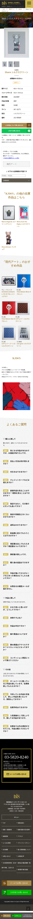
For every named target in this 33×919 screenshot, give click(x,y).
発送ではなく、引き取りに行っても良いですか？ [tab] (16, 505)
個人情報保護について (24, 849)
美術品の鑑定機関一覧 (24, 863)
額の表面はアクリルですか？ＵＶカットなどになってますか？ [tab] (16, 647)
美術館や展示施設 (23, 869)
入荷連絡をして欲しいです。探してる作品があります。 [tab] (16, 716)
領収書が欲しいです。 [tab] (15, 554)
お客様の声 (21, 856)
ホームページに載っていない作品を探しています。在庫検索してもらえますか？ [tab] (16, 683)
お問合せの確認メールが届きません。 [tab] (16, 587)
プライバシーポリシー (24, 843)
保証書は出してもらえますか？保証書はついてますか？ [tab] (16, 545)
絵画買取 (5, 836)
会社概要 (5, 849)
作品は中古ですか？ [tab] (15, 626)
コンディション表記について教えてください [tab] (16, 659)
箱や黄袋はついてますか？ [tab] (15, 635)
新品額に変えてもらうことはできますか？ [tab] (16, 534)
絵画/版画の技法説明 (24, 829)
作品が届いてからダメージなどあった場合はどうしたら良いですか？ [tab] (16, 575)
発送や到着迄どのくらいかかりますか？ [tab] (16, 515)
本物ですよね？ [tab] (13, 618)
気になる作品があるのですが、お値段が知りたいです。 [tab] (16, 451)
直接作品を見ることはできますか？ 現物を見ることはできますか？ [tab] (16, 493)
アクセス (20, 836)
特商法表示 (21, 823)
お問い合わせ (7, 856)
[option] (16, 43)
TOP (4, 823)
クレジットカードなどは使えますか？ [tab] (16, 481)
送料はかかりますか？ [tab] (16, 525)
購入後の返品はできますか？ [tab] (16, 563)
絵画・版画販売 (7, 829)
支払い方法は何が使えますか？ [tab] (16, 462)
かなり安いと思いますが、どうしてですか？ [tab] (15, 608)
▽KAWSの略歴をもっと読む (11, 158)
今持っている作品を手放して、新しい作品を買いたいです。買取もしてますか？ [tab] (16, 696)
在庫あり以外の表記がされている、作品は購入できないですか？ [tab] (16, 728)
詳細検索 (6, 180)
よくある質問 (7, 843)
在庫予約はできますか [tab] (16, 707)
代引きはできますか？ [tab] (16, 472)
